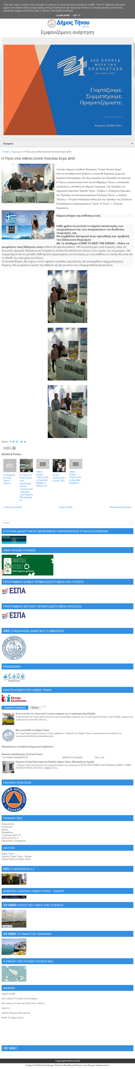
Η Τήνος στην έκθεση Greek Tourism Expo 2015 (38, 158)
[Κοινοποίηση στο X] (11, 448)
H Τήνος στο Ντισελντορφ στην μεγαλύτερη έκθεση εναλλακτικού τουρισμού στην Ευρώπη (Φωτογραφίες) (26, 487)
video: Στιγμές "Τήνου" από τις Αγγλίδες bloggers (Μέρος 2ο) (42, 478)
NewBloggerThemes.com (75, 1065)
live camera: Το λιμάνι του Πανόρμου (19, 998)
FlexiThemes (40, 1065)
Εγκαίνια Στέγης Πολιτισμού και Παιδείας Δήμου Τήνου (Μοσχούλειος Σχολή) (55, 762)
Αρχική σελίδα (66, 507)
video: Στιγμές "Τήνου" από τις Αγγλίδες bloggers (75, 477)
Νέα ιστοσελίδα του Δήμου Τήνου (33, 730)
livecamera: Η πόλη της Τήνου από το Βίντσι (23, 1003)
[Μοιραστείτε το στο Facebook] (14, 448)
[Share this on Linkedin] (25, 441)
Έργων (5, 829)
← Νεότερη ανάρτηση (12, 507)
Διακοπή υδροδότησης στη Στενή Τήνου (22, 754)
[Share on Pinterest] (21, 441)
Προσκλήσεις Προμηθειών (14, 841)
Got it (76, 15)
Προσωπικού (8, 824)
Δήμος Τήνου (8, 853)
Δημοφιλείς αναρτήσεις (15, 708)
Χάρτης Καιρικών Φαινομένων (16, 1013)
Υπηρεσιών (7, 827)
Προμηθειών (7, 832)
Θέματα (35, 708)
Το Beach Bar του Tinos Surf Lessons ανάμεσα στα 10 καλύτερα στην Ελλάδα (55, 713)
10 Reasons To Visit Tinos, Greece (9, 479)
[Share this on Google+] (17, 441)
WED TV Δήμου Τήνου (13, 1017)
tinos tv (6, 1008)
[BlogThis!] (8, 448)
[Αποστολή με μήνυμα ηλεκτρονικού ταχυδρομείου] (4, 448)
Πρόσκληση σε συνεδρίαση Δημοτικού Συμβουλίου (28, 746)
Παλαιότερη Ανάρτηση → (121, 507)
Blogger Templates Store (98, 1065)
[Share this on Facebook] (10, 441)
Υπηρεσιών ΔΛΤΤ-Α (11, 835)
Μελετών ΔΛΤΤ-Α (10, 838)
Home (6, 152)
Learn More (63, 15)
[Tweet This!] (13, 441)
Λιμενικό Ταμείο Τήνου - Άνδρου (17, 856)
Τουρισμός (16, 152)
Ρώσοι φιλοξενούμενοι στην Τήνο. (59, 478)
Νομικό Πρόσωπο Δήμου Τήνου (16, 859)
